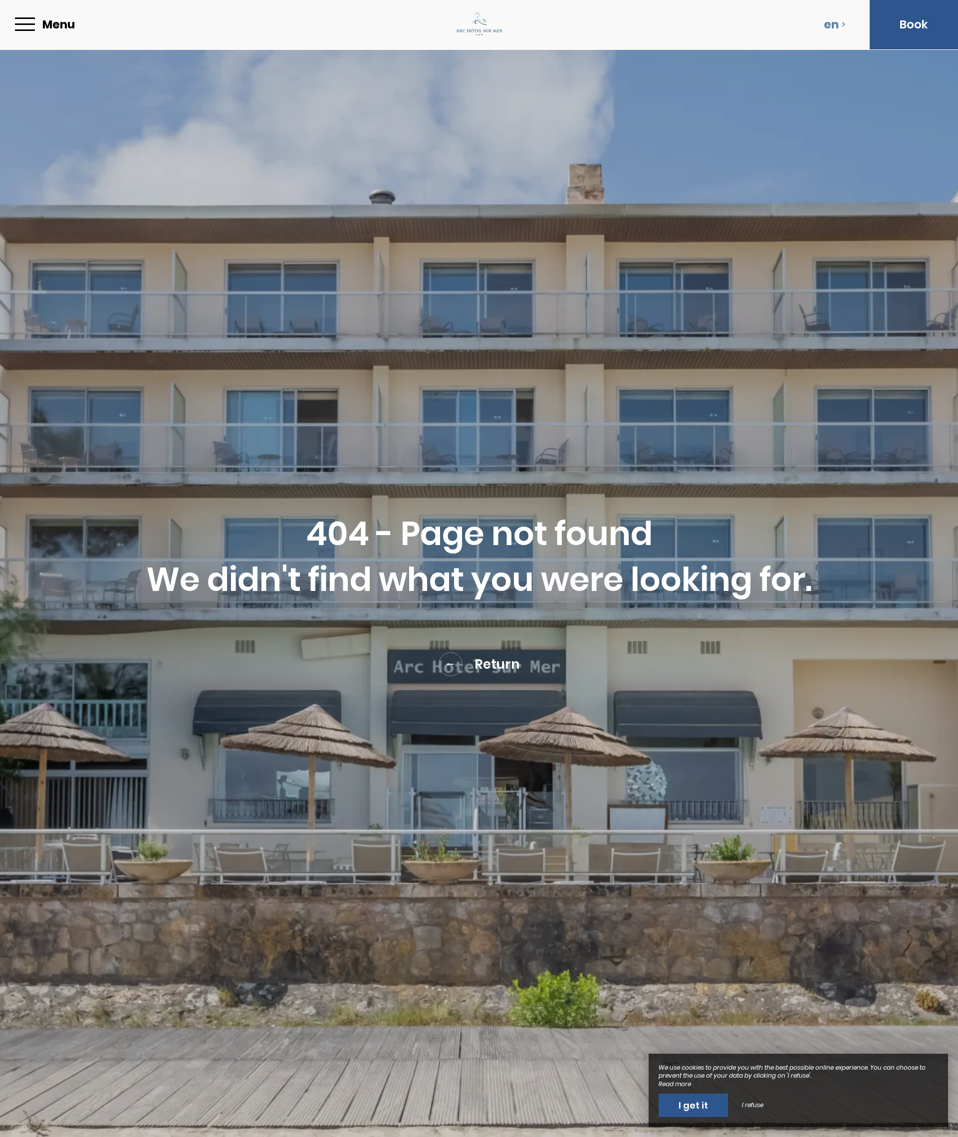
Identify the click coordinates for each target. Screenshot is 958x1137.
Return (497, 664)
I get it (693, 1105)
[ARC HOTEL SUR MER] (479, 24)
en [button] (831, 24)
